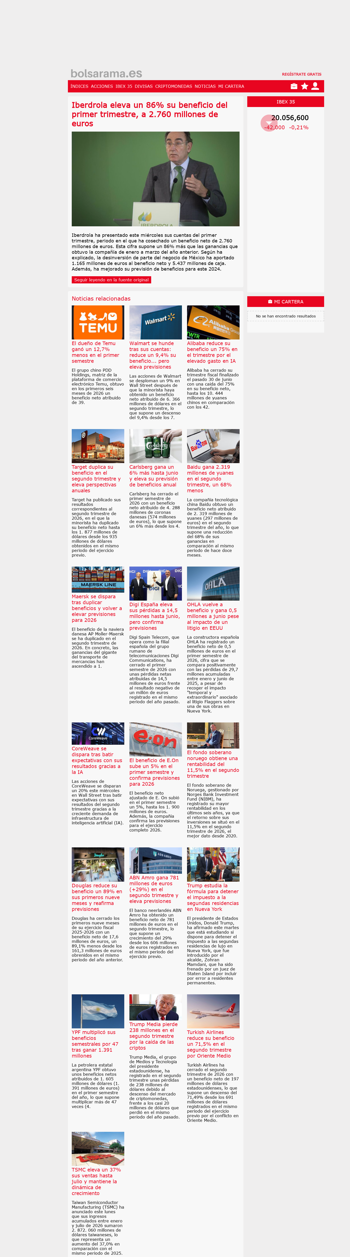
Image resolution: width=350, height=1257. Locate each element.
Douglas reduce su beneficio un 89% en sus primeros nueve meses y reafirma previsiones (97, 897)
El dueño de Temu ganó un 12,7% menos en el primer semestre (95, 352)
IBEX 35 (124, 86)
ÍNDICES (79, 86)
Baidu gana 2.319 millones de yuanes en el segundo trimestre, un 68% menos (210, 478)
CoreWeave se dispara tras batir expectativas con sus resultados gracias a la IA (97, 760)
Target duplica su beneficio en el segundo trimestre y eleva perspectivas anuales (96, 478)
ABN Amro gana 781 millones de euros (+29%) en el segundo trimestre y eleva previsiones (154, 889)
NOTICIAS (205, 86)
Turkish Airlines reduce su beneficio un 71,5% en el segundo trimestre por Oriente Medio (210, 1044)
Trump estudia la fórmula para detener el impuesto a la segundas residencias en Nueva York (213, 897)
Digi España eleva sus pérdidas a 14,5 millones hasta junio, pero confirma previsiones (154, 616)
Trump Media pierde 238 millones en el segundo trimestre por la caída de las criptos (153, 1036)
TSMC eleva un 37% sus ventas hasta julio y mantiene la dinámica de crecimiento (96, 1181)
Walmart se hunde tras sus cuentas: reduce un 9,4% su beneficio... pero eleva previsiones (152, 355)
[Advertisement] (196, 36)
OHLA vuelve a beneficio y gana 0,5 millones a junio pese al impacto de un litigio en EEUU (213, 616)
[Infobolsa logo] (106, 74)
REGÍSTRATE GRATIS (302, 74)
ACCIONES (102, 86)
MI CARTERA (231, 86)
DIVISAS (144, 86)
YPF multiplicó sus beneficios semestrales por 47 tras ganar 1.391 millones (95, 1044)
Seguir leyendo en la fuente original (111, 280)
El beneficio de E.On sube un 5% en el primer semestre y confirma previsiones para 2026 (154, 772)
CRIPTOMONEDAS (173, 86)
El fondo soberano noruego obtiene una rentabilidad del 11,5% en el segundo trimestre (213, 764)
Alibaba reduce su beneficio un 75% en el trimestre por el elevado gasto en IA (212, 352)
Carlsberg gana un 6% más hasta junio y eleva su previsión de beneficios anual (153, 475)
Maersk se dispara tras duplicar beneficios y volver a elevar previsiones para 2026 (97, 608)
